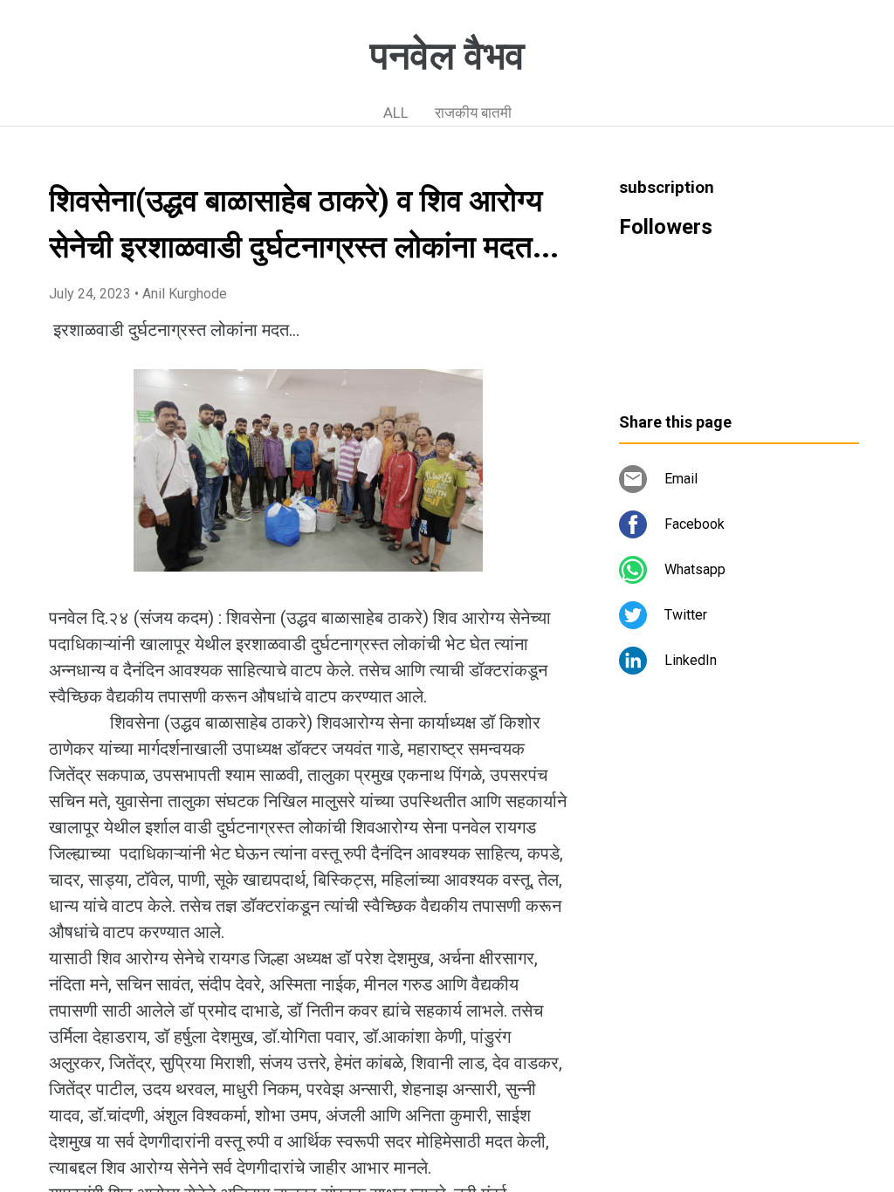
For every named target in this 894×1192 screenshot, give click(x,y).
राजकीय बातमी (473, 112)
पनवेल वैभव (447, 56)
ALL (396, 112)
